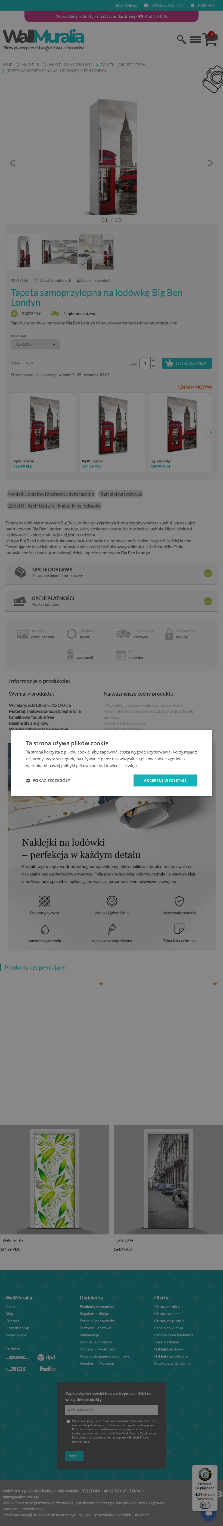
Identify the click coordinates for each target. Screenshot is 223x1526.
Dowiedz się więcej (122, 765)
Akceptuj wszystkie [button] (165, 780)
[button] (48, 780)
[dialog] (111, 763)
